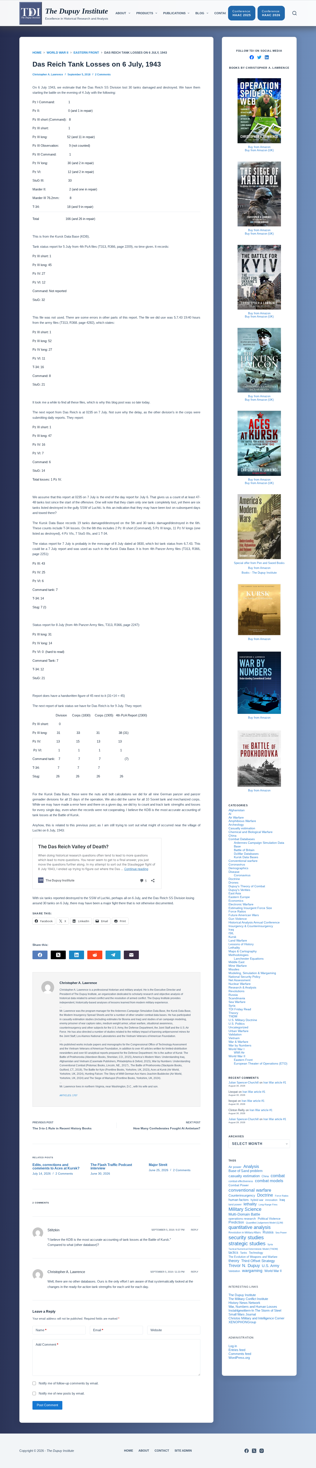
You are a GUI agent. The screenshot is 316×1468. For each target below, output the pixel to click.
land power (235, 1204)
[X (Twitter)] (58, 955)
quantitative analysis (250, 1227)
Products (144, 13)
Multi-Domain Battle (244, 1214)
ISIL (231, 933)
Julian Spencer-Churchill (244, 1082)
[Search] (294, 13)
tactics (233, 1252)
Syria (232, 1005)
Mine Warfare (238, 965)
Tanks (243, 1252)
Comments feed (240, 1354)
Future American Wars (244, 915)
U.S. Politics (237, 1023)
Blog (199, 13)
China (232, 835)
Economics (236, 900)
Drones (233, 882)
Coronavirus (237, 864)
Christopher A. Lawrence (66, 1272)
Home (128, 1450)
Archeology (236, 824)
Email (98, 1330)
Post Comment (47, 1405)
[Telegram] (113, 955)
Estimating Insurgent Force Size (250, 908)
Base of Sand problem (245, 1171)
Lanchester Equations (249, 958)
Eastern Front (243, 1060)
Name (41, 1330)
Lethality (234, 947)
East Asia (235, 893)
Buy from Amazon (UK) (259, 150)
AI (230, 814)
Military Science (245, 1209)
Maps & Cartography (243, 951)
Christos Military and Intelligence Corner (256, 1318)
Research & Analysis (242, 987)
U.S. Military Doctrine (243, 1020)
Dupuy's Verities (239, 890)
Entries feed (237, 1350)
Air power (235, 1167)
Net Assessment (239, 980)
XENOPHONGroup (242, 1322)
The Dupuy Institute (76, 11)
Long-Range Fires (268, 1204)
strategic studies (247, 1243)
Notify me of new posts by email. (61, 1393)
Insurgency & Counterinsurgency (251, 926)
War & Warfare (238, 1041)
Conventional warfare (243, 860)
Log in (233, 1346)
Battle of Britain (244, 850)
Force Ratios (237, 911)
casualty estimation (244, 1176)
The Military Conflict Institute (248, 1299)
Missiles (234, 969)
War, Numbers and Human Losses (253, 1306)
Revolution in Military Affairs (245, 1232)
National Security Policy (244, 976)
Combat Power (239, 1185)
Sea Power (281, 1232)
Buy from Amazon (259, 147)
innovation (271, 1200)
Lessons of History (241, 944)
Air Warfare (236, 817)
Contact (221, 13)
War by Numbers (240, 1045)
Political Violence (269, 1218)
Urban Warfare (239, 1031)
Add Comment (47, 1344)
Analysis (251, 1166)
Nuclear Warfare (240, 983)
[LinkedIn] (76, 955)
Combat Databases (242, 839)
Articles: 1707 (68, 1095)
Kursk (232, 937)
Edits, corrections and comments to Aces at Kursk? (56, 1166)
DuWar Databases (246, 853)
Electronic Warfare (241, 904)
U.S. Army (270, 1266)
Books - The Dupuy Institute (259, 572)
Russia (233, 994)
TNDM (233, 1016)
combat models (269, 1180)
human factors (239, 1200)
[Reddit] (94, 955)
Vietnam (234, 1038)
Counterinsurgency (242, 1195)
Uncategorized (238, 1027)
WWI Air (239, 1052)
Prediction (236, 1222)
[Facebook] (40, 955)
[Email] (131, 955)
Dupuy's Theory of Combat (247, 886)
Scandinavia (237, 998)
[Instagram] (261, 1451)
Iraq (231, 929)
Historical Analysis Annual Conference (254, 922)
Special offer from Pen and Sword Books (259, 563)
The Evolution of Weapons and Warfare (253, 1256)
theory (234, 1261)
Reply (194, 1229)
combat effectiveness (241, 1181)
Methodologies (239, 955)
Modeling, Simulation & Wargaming (252, 973)
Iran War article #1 (274, 1082)
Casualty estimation (242, 828)
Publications (174, 13)
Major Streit (158, 1165)
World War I (236, 1049)
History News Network (244, 1303)
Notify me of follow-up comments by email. (68, 1383)
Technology (256, 1252)
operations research (242, 1218)
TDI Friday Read (240, 1009)
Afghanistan (237, 810)
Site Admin (183, 1450)
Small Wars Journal (242, 1314)
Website (156, 1330)
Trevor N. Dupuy (244, 1265)
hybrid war (257, 1200)
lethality (250, 1204)
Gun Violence (238, 918)
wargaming (252, 1270)
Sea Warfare (237, 1002)
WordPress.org (239, 1357)
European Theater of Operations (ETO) (260, 1063)
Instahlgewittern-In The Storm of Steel (255, 1310)
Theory (233, 1013)
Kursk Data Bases (246, 857)
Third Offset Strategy (258, 1261)
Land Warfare (238, 940)
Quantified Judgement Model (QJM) (264, 1222)
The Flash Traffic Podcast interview (111, 1166)
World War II (237, 1056)
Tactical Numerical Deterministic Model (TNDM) (253, 1249)
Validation (235, 1034)
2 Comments (103, 74)
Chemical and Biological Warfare (251, 832)
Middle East (236, 962)
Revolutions (236, 991)
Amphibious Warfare (242, 821)
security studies (246, 1237)
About (120, 13)
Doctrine (234, 879)
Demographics (238, 868)
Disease (234, 871)
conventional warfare (250, 1190)
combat (278, 1175)
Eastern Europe (239, 897)
